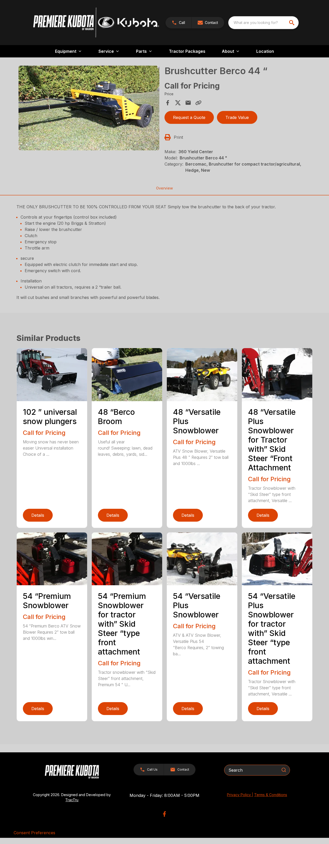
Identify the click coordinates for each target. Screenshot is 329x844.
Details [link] (37, 515)
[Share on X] (178, 103)
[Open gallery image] (89, 108)
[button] (178, 23)
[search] (292, 23)
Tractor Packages (187, 51)
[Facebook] (164, 814)
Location (265, 51)
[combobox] (263, 22)
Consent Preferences (34, 832)
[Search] (283, 769)
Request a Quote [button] (189, 117)
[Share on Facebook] (167, 103)
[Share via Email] (188, 103)
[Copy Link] (198, 103)
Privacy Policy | (240, 795)
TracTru (71, 800)
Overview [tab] (164, 188)
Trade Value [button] (237, 117)
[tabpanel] (89, 109)
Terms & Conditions (270, 795)
